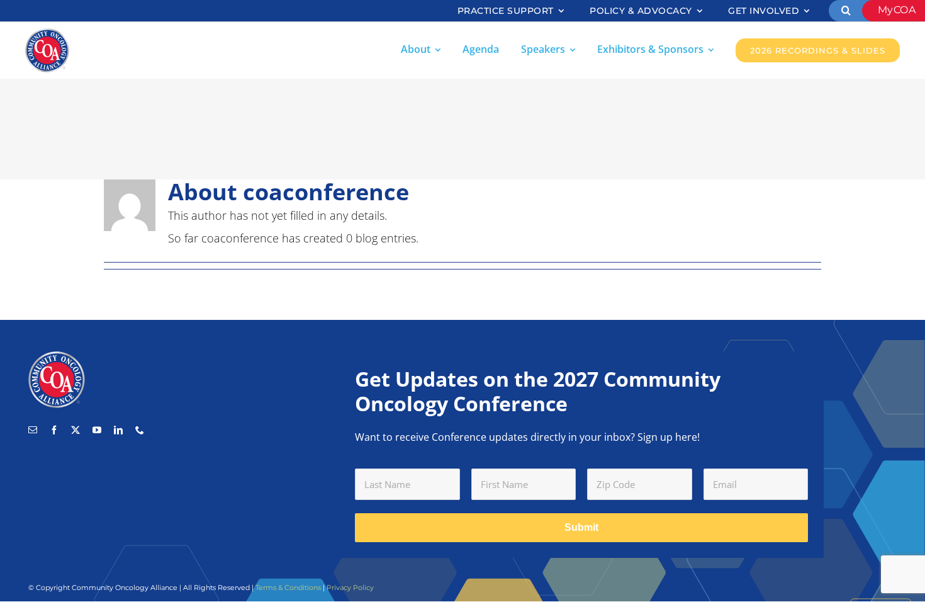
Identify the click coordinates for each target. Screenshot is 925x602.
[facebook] (54, 430)
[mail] (32, 430)
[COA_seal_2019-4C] (47, 34)
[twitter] (75, 430)
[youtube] (96, 430)
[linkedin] (118, 430)
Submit (581, 527)
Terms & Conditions (288, 587)
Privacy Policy (350, 587)
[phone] (139, 430)
